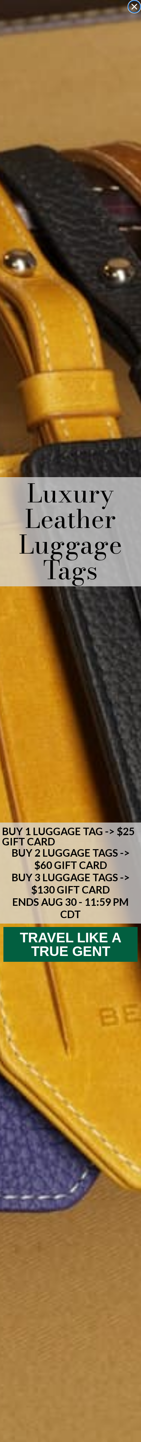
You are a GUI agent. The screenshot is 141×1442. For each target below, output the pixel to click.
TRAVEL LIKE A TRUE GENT (70, 944)
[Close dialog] (134, 7)
